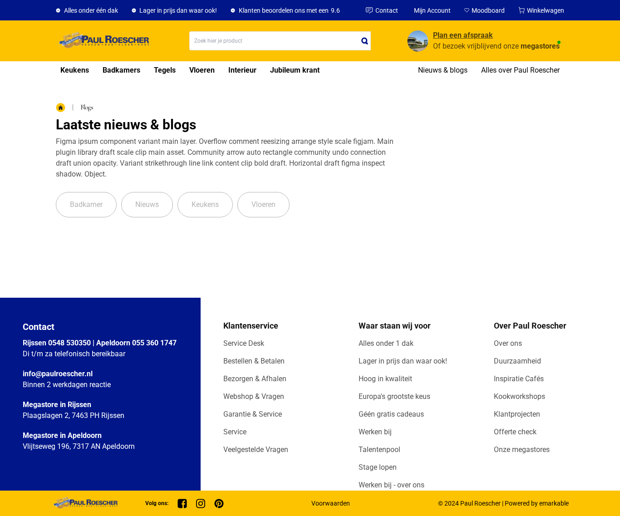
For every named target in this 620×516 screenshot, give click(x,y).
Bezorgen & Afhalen (254, 378)
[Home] (102, 40)
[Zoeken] (365, 40)
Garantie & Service (252, 414)
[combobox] (280, 40)
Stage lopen (378, 467)
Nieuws (147, 204)
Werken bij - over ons (391, 485)
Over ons (508, 343)
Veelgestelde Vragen (255, 449)
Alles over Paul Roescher (520, 70)
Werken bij (375, 432)
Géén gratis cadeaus (391, 414)
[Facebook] (182, 503)
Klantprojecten (517, 414)
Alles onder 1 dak (386, 343)
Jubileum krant (295, 70)
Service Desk (243, 343)
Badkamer (86, 204)
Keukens (74, 70)
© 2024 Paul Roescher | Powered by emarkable (503, 503)
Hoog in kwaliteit (385, 378)
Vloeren (202, 70)
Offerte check (515, 432)
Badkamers (121, 70)
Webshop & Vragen (253, 396)
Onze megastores (522, 449)
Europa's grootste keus (394, 396)
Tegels (165, 70)
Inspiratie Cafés (519, 378)
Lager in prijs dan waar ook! (403, 361)
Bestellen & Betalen (254, 361)
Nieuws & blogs (442, 70)
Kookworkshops (519, 396)
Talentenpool (379, 449)
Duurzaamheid (517, 361)
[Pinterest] (219, 503)
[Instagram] (200, 503)
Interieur (242, 70)
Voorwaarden (330, 503)
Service (234, 432)
